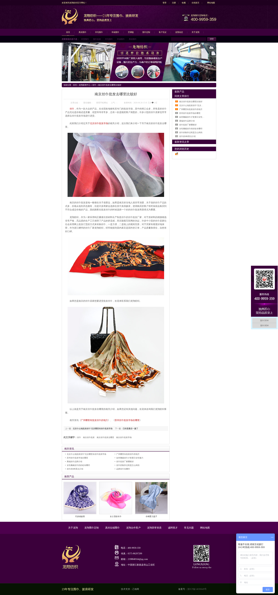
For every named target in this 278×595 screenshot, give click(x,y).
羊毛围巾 (99, 32)
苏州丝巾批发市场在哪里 (127, 420)
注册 (174, 3)
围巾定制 (146, 32)
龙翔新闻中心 (84, 85)
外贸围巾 (85, 39)
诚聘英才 (173, 527)
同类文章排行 (182, 96)
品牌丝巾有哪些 (123, 469)
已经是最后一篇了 (130, 428)
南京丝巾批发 (89, 437)
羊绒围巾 (115, 32)
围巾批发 (97, 39)
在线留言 (195, 3)
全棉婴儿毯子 (151, 516)
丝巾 (94, 85)
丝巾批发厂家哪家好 (125, 461)
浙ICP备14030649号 (197, 589)
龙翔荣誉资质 (154, 527)
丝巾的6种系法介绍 (75, 469)
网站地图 (211, 3)
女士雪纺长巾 (115, 516)
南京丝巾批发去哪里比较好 (109, 85)
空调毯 (131, 32)
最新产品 (179, 91)
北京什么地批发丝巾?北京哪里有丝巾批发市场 (92, 428)
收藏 (184, 3)
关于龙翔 (195, 32)
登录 (165, 3)
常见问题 (189, 527)
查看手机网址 (102, 103)
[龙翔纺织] (70, 24)
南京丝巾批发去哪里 (105, 437)
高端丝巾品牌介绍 (74, 461)
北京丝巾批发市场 (99, 123)
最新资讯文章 (182, 142)
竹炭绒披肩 (80, 516)
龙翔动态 (179, 32)
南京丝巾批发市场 (124, 437)
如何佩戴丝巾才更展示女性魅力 (129, 458)
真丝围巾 (82, 32)
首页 (68, 32)
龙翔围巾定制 (91, 527)
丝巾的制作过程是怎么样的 (127, 465)
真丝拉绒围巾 (112, 527)
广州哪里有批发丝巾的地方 (94, 420)
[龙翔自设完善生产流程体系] (139, 62)
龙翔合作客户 (133, 527)
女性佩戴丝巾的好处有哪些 (78, 465)
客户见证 (163, 32)
